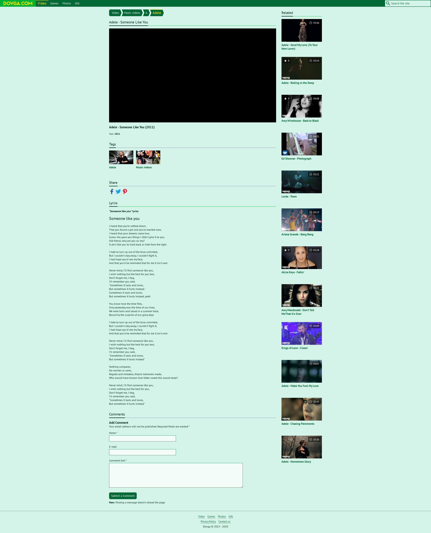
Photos (66, 3)
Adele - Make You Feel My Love (300, 386)
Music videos (132, 13)
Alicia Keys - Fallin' (292, 272)
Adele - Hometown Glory (296, 461)
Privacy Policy (208, 521)
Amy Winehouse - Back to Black (300, 121)
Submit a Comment (123, 496)
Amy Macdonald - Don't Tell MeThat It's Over (297, 312)
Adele (157, 12)
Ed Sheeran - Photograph (296, 158)
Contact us (224, 521)
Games (54, 3)
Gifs (77, 3)
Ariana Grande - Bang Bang (297, 234)
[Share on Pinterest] (125, 191)
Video (42, 3)
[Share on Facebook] (112, 191)
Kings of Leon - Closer (294, 348)
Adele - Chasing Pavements (297, 424)
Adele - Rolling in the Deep (297, 83)
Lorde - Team (289, 196)
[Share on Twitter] (119, 191)
